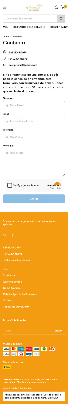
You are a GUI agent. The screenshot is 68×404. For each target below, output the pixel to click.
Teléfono (8, 129)
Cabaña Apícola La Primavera (20, 294)
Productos (9, 275)
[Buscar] (61, 19)
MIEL (5, 27)
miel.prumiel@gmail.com (23, 65)
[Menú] (4, 7)
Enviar (34, 198)
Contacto (8, 300)
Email (6, 114)
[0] (63, 7)
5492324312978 (17, 52)
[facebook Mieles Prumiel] (12, 235)
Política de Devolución (16, 306)
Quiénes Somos (12, 281)
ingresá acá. (9, 382)
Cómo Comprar (12, 288)
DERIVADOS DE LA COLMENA (29, 27)
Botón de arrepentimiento (32, 382)
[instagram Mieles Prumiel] (4, 235)
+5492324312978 (17, 58)
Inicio (6, 36)
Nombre (8, 98)
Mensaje (8, 145)
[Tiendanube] (17, 389)
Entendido (53, 397)
